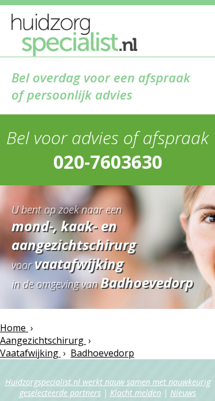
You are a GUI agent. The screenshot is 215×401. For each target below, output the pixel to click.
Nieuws (183, 392)
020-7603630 (107, 161)
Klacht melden (135, 392)
